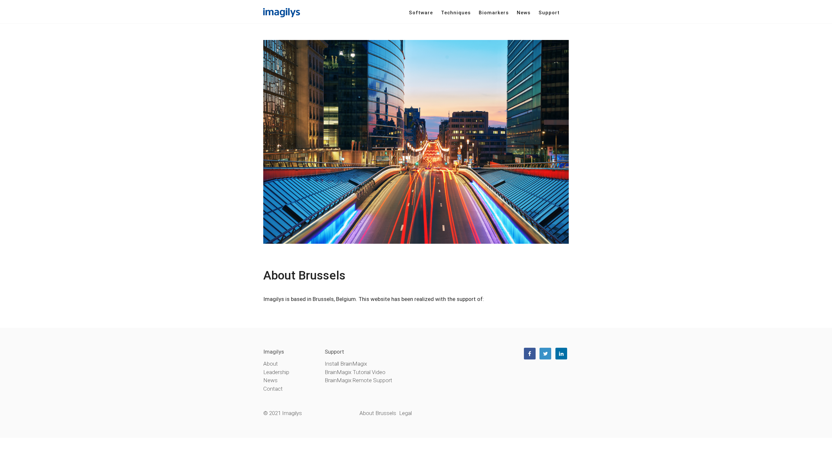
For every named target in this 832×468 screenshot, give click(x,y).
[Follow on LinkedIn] (561, 353)
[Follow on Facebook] (530, 353)
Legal (405, 413)
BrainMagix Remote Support (358, 380)
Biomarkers (494, 13)
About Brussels (377, 413)
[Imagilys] (281, 12)
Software (421, 13)
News (523, 13)
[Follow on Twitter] (545, 353)
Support (549, 13)
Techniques (456, 13)
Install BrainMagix (346, 363)
